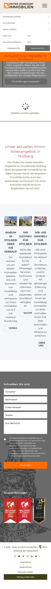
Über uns (41, 344)
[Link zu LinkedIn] (32, 556)
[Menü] (43, 5)
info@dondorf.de (23, 456)
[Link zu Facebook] (15, 556)
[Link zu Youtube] (19, 556)
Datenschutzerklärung (29, 438)
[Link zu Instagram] (28, 556)
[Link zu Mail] (36, 556)
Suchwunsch (28, 313)
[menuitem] (43, 5)
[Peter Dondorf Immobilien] (21, 5)
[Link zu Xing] (23, 556)
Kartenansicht (37, 48)
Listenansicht (13, 48)
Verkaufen (13, 328)
